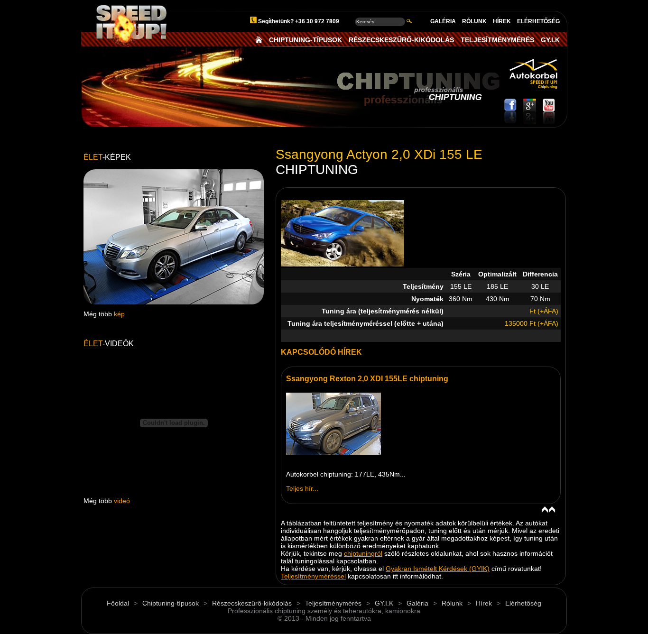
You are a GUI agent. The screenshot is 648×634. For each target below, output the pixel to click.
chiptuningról (363, 553)
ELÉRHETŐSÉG (538, 21)
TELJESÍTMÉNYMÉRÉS (497, 40)
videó (122, 501)
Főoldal (118, 603)
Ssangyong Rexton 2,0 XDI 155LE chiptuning (367, 379)
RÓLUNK (474, 21)
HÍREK (502, 21)
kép (119, 314)
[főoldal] (258, 40)
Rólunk (452, 603)
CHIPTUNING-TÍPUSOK (305, 40)
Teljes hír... (302, 488)
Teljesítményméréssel (313, 576)
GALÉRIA (443, 21)
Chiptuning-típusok (170, 603)
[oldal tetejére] (548, 510)
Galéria (417, 603)
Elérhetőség (523, 603)
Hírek (484, 603)
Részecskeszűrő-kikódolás (252, 603)
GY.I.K (550, 40)
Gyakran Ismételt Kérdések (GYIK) (438, 568)
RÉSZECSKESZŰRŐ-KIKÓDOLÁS (401, 40)
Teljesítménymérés (333, 603)
